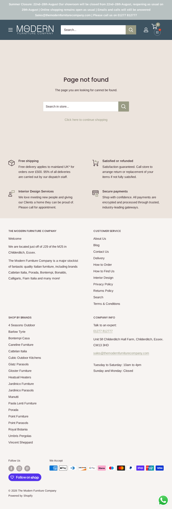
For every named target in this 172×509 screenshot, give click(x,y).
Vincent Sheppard (20, 442)
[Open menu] (10, 30)
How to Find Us (104, 271)
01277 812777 (103, 331)
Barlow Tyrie (16, 331)
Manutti (13, 397)
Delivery (99, 258)
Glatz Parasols (18, 364)
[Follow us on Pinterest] (27, 468)
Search (98, 297)
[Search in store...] (123, 106)
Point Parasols (18, 423)
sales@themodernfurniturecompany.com (121, 353)
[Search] (131, 29)
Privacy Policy (103, 284)
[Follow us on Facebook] (11, 468)
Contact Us (101, 251)
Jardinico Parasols (21, 390)
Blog (96, 245)
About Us (99, 238)
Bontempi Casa (19, 338)
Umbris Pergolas (19, 436)
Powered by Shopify (20, 495)
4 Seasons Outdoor (21, 325)
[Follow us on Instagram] (19, 468)
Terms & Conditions (106, 303)
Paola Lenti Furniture (22, 403)
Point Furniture (18, 416)
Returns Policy (103, 290)
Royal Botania (17, 429)
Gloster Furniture (19, 370)
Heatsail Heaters (19, 377)
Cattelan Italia (17, 351)
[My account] (146, 30)
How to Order (102, 264)
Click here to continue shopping (86, 119)
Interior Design (103, 277)
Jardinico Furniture (21, 383)
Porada (13, 410)
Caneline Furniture (20, 344)
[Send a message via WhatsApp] (163, 500)
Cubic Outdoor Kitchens (24, 357)
